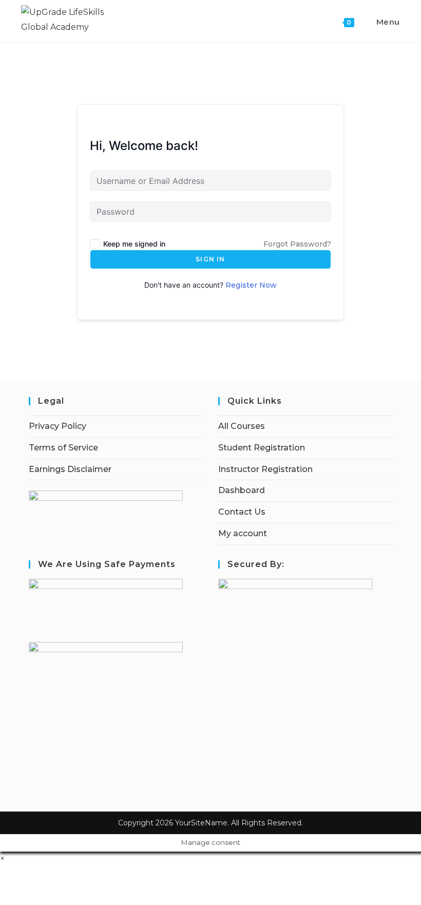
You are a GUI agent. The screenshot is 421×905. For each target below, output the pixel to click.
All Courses (241, 426)
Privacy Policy (57, 426)
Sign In (210, 259)
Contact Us (241, 512)
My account (242, 533)
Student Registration (261, 447)
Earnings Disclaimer (70, 469)
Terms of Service (63, 447)
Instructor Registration (265, 469)
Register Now (251, 285)
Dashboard (241, 490)
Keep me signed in (134, 243)
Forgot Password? (297, 244)
